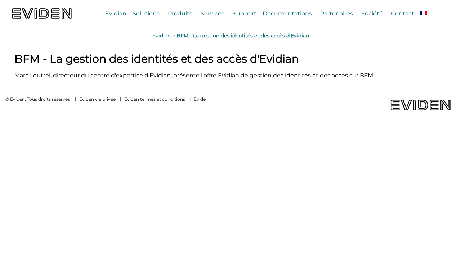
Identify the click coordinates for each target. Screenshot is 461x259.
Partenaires (336, 13)
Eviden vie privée (97, 99)
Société (372, 13)
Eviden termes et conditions (154, 99)
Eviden (201, 99)
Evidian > (164, 35)
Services (212, 13)
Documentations (287, 13)
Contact (402, 13)
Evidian (115, 13)
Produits (180, 13)
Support (244, 13)
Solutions (146, 13)
